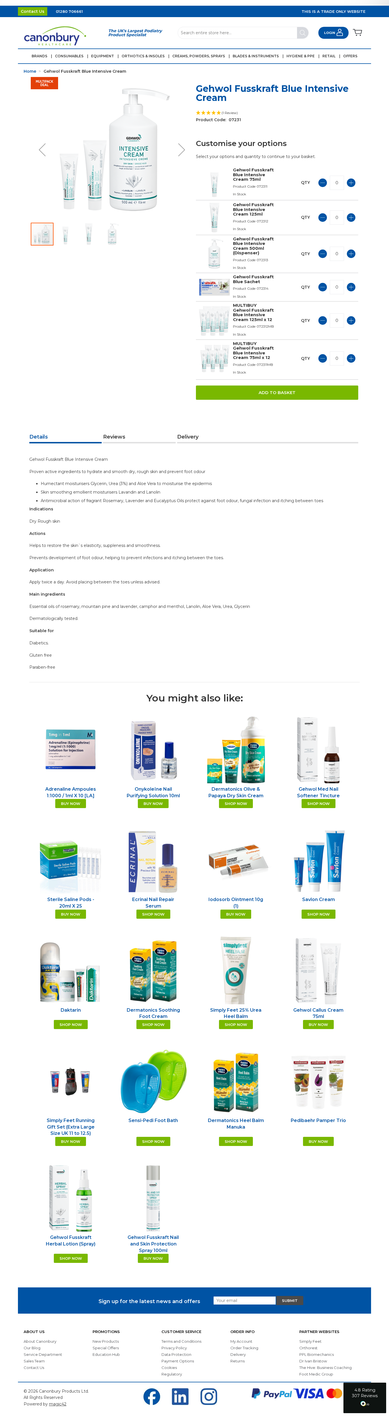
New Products (106, 1341)
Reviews (114, 437)
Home (30, 71)
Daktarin (71, 1010)
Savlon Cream (318, 899)
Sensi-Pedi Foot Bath (153, 1120)
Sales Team (34, 1361)
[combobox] (243, 33)
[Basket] (357, 33)
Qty (305, 182)
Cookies (169, 1367)
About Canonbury (40, 1341)
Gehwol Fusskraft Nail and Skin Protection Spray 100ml (153, 1244)
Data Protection (176, 1354)
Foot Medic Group (316, 1374)
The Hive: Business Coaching (325, 1367)
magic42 (57, 1404)
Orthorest (308, 1348)
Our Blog (32, 1348)
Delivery (187, 437)
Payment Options (177, 1361)
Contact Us (32, 11)
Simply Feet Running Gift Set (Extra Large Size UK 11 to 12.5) (71, 1127)
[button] (42, 149)
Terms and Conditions (181, 1341)
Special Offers (106, 1348)
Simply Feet (310, 1341)
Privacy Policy (174, 1348)
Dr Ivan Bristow (313, 1361)
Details (38, 437)
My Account (241, 1341)
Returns (237, 1361)
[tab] (65, 437)
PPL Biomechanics (316, 1354)
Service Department (43, 1354)
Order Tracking (244, 1348)
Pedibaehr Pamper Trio (318, 1120)
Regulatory (171, 1374)
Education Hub (106, 1354)
